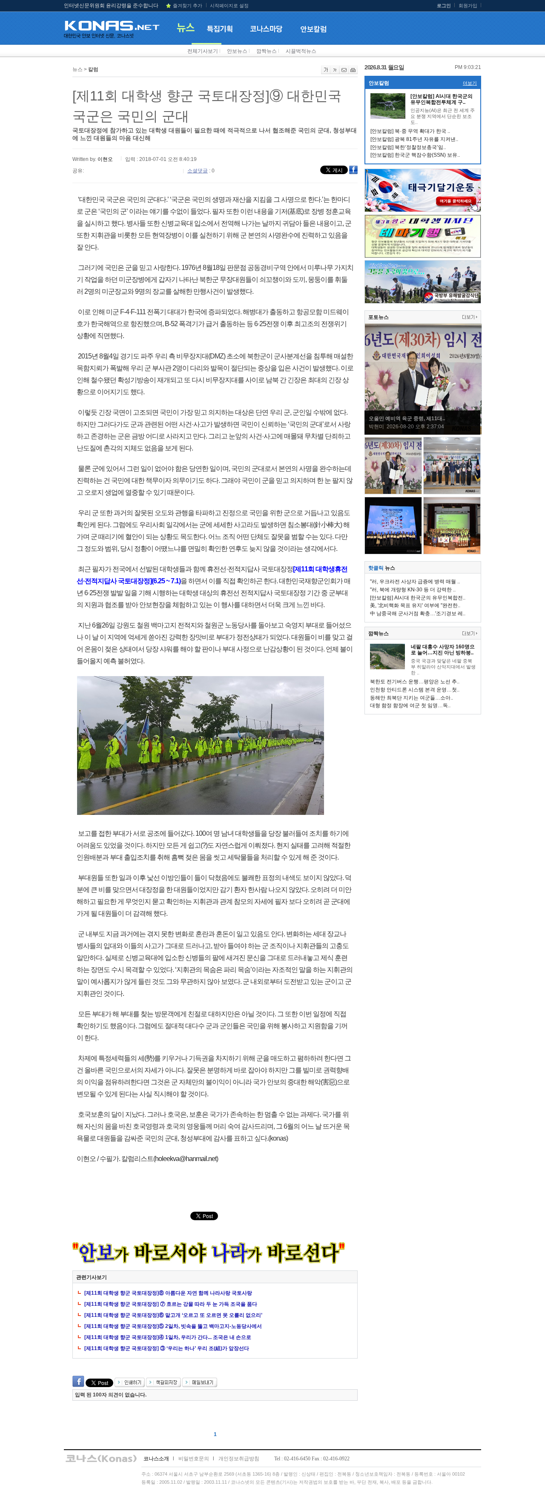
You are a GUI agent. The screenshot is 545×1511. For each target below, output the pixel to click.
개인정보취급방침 (238, 1459)
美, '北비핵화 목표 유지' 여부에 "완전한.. (415, 605)
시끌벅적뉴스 (301, 51)
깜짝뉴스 (266, 51)
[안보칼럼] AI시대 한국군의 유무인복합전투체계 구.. (441, 99)
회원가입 (468, 5)
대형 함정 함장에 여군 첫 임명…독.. (410, 705)
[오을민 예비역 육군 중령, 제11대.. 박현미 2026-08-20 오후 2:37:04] (423, 433)
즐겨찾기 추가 (187, 5)
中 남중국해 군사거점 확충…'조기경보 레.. (417, 613)
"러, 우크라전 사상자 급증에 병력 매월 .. (415, 582)
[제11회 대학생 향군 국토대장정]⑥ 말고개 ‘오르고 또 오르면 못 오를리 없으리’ (173, 1315)
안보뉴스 (237, 51)
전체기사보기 (202, 51)
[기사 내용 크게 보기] (325, 72)
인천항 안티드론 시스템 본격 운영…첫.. (414, 690)
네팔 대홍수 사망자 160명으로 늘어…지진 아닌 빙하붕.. (443, 650)
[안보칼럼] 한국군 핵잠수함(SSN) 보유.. (415, 155)
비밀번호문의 (193, 1459)
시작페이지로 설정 (229, 5)
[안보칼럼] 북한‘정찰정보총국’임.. (408, 147)
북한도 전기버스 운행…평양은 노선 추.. (414, 682)
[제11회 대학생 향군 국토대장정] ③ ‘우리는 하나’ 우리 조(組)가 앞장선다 (166, 1348)
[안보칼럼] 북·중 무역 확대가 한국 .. (410, 131)
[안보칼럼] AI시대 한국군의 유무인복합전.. (417, 598)
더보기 (470, 83)
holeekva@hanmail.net (185, 1158)
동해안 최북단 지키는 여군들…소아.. (411, 698)
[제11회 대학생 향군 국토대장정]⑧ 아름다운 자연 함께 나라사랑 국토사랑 (168, 1293)
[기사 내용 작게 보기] (334, 72)
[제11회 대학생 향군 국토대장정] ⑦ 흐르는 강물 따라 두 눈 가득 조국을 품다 (170, 1304)
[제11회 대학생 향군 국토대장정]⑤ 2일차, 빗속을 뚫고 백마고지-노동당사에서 (173, 1326)
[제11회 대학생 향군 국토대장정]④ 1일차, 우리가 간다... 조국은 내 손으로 (167, 1337)
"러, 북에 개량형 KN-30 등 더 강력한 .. (413, 590)
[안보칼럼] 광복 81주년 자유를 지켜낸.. (414, 139)
